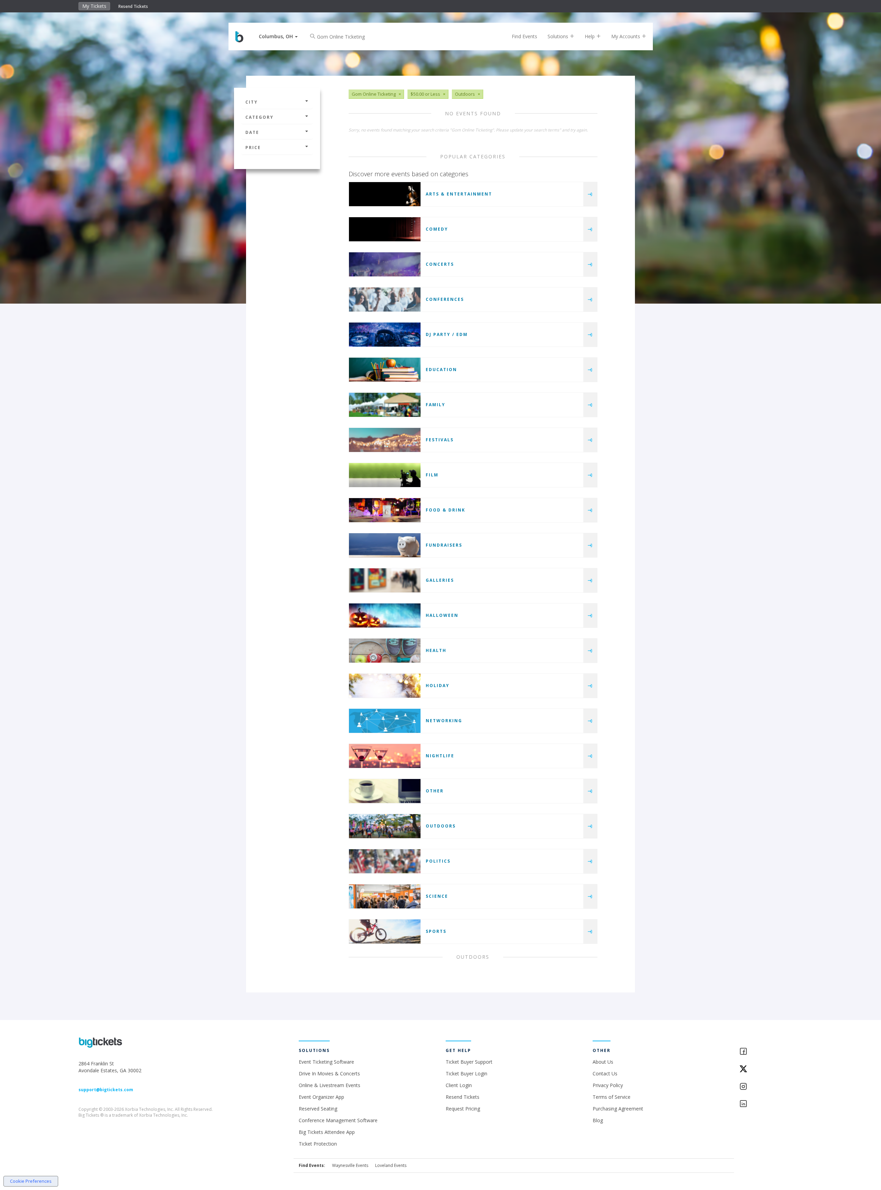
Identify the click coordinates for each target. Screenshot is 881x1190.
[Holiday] (385, 686)
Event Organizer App (321, 1097)
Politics (438, 861)
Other (435, 791)
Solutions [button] (559, 36)
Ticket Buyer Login (466, 1073)
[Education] (385, 370)
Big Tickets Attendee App (327, 1132)
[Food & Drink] (385, 510)
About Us (603, 1062)
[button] (278, 36)
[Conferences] (385, 299)
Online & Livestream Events (329, 1085)
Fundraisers (444, 545)
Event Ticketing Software (326, 1062)
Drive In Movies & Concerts (329, 1073)
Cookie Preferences (31, 1181)
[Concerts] (385, 264)
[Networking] (385, 721)
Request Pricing (463, 1108)
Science (437, 896)
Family (435, 405)
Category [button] (259, 117)
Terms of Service (611, 1097)
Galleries (440, 580)
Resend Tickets (133, 6)
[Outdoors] (385, 826)
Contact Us (605, 1073)
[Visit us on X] (770, 1069)
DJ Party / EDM (447, 334)
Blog (598, 1120)
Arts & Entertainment (459, 194)
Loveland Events (390, 1165)
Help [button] (590, 36)
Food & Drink (445, 510)
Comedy (437, 229)
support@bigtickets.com (105, 1090)
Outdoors (441, 826)
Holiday (437, 685)
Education (441, 369)
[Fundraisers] (385, 545)
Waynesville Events (350, 1165)
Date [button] (252, 132)
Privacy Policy (608, 1085)
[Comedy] (385, 229)
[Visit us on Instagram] (770, 1087)
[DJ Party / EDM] (385, 335)
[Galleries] (385, 580)
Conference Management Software (338, 1120)
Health (436, 650)
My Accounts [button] (626, 36)
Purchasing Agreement (618, 1108)
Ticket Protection (318, 1143)
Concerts (440, 264)
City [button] (251, 102)
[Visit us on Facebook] (770, 1051)
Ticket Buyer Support (469, 1062)
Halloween (442, 615)
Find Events (524, 36)
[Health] (385, 651)
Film (432, 475)
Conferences (445, 299)
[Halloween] (385, 615)
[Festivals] (385, 440)
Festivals (440, 440)
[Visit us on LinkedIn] (770, 1104)
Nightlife (440, 756)
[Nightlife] (385, 756)
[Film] (385, 475)
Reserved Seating (318, 1108)
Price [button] (253, 147)
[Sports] (385, 931)
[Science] (385, 896)
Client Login (459, 1085)
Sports (436, 931)
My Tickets (94, 6)
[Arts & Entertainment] (385, 194)
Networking (444, 721)
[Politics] (385, 861)
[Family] (385, 405)
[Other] (385, 791)
